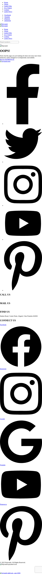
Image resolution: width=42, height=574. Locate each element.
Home (6, 2)
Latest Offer (8, 6)
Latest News (8, 11)
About (6, 4)
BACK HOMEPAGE (7, 59)
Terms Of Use (15, 568)
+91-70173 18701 (6, 299)
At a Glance (8, 8)
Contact (6, 10)
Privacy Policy (4, 568)
